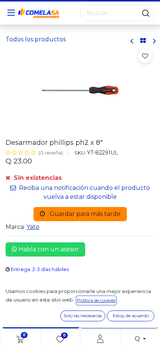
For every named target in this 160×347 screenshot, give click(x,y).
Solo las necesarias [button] (83, 315)
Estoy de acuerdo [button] (131, 315)
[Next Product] (154, 41)
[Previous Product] (132, 41)
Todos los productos (36, 39)
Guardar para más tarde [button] (84, 213)
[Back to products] (143, 41)
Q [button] (138, 338)
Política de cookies (96, 300)
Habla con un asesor (48, 249)
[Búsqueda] (145, 13)
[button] (145, 55)
